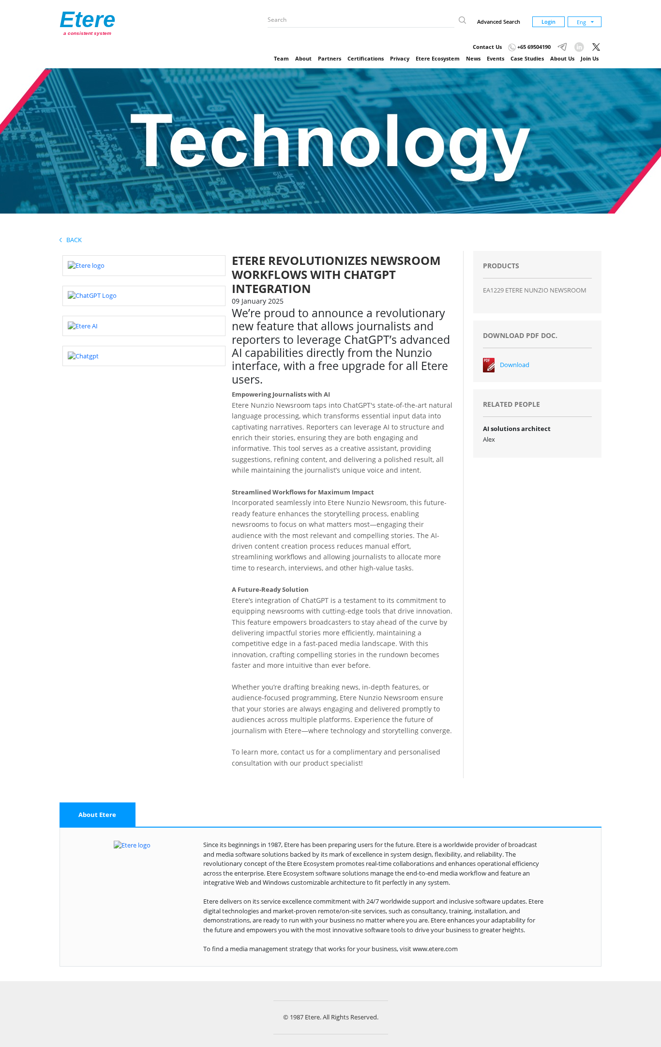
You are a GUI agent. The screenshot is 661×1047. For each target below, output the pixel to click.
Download (514, 364)
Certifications (365, 58)
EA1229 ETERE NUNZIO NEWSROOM (534, 290)
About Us (562, 58)
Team (281, 58)
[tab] (97, 815)
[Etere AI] (83, 325)
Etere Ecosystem (438, 58)
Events (495, 58)
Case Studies (527, 58)
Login (548, 21)
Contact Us (487, 46)
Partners (329, 58)
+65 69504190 (533, 46)
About (303, 58)
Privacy (399, 58)
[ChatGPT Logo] (92, 295)
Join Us (590, 58)
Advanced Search (498, 21)
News (473, 58)
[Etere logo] (86, 265)
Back (72, 239)
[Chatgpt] (83, 355)
